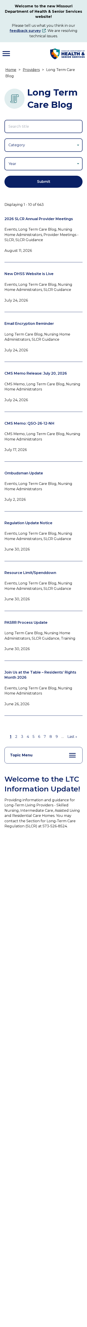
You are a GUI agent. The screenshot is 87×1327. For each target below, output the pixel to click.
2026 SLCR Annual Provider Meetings (38, 219)
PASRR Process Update (26, 622)
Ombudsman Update (23, 473)
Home (10, 70)
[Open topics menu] (72, 755)
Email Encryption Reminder (29, 323)
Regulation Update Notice (28, 523)
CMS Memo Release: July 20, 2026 (35, 373)
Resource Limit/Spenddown (30, 573)
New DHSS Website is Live (29, 274)
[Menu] (6, 53)
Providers (31, 70)
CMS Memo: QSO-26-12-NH (29, 423)
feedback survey (25, 31)
